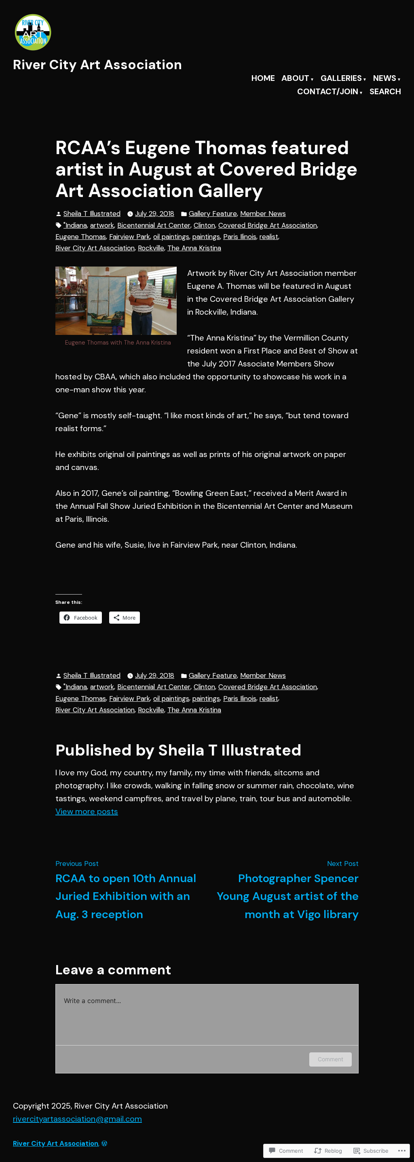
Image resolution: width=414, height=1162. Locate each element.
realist (269, 236)
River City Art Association (97, 64)
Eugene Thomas (80, 236)
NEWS (384, 78)
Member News (263, 213)
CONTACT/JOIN (327, 92)
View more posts (86, 811)
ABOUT (295, 78)
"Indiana (75, 225)
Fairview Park (129, 236)
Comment (330, 1059)
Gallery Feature (213, 213)
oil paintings (171, 236)
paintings (206, 236)
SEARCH (385, 92)
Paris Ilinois (239, 236)
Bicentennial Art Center (153, 225)
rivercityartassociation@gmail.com (77, 1118)
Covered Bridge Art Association (267, 225)
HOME (263, 78)
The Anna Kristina (194, 247)
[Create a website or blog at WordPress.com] (104, 1143)
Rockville (151, 247)
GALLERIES (341, 78)
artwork (102, 225)
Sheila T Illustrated (91, 213)
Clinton (204, 225)
